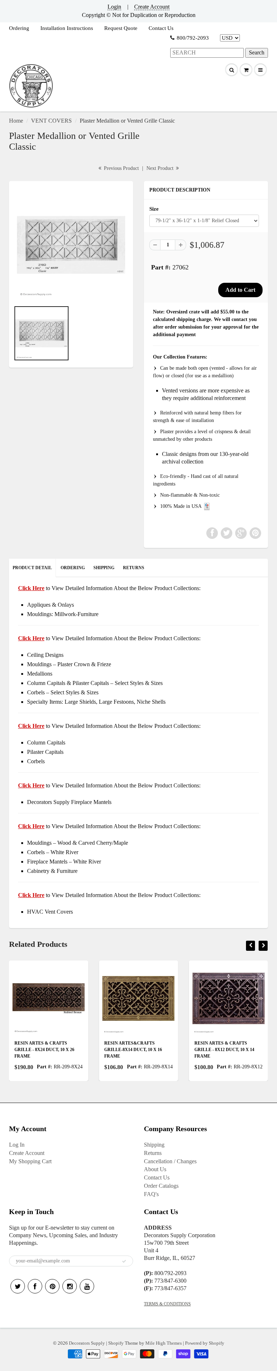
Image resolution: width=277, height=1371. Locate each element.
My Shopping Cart (30, 1161)
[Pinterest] (52, 1286)
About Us (155, 1169)
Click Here (31, 638)
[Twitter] (17, 1286)
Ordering (19, 28)
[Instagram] (69, 1286)
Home (16, 121)
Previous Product (120, 168)
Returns (153, 1153)
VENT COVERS (51, 121)
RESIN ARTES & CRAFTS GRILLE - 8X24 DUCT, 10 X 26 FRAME (36, 1050)
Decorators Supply (87, 1343)
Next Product (160, 168)
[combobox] (207, 53)
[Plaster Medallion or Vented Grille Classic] (71, 245)
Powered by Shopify (204, 1343)
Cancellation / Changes (170, 1161)
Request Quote (120, 28)
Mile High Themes (163, 1343)
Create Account (152, 7)
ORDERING (73, 567)
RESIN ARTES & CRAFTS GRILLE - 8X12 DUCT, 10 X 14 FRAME (216, 1050)
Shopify (116, 1343)
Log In (17, 1145)
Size (154, 209)
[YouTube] (87, 1286)
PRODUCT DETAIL (32, 567)
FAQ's (151, 1194)
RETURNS (133, 567)
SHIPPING (103, 567)
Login (114, 7)
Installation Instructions (66, 28)
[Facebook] (35, 1286)
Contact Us (161, 28)
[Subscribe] (124, 1261)
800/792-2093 (193, 38)
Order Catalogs (161, 1186)
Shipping (154, 1145)
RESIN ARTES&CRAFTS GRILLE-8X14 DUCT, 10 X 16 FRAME (125, 1050)
